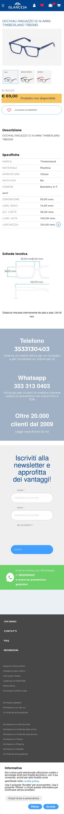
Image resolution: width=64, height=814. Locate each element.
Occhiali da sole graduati (15, 712)
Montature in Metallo (13, 749)
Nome (20, 490)
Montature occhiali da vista (16, 724)
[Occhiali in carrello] (58, 5)
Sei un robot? (25, 525)
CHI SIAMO (10, 621)
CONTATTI (10, 631)
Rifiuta (35, 806)
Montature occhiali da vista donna (20, 734)
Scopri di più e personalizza (23, 798)
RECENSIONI (11, 650)
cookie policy (31, 781)
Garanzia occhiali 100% (14, 681)
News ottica (9, 686)
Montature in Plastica (13, 744)
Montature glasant (12, 702)
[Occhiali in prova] (50, 5)
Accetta (50, 806)
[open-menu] (3, 5)
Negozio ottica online (14, 666)
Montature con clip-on (14, 707)
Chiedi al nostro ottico (14, 671)
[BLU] (10, 79)
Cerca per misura (11, 676)
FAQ (6, 640)
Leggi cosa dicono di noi (32, 431)
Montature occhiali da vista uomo (20, 729)
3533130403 (32, 349)
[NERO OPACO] (27, 79)
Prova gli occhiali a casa (15, 691)
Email (20, 507)
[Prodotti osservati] (42, 5)
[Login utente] (34, 5)
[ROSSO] (44, 79)
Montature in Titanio (13, 739)
